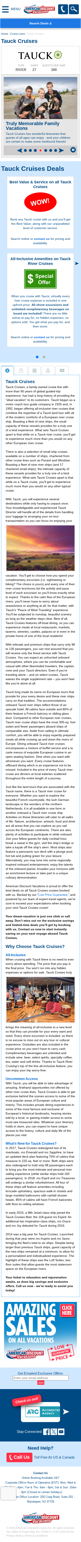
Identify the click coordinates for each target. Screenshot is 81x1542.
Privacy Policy (14, 1535)
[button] (25, 150)
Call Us (22, 1457)
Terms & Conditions (36, 1535)
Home (4, 33)
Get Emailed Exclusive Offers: (40, 1373)
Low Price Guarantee (52, 894)
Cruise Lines (17, 33)
